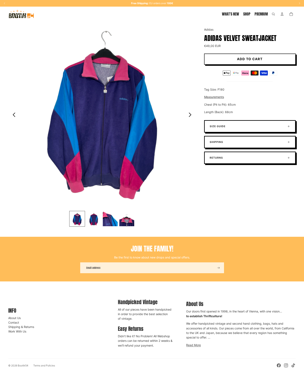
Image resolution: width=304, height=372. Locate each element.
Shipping (216, 142)
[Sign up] (218, 267)
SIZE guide (217, 126)
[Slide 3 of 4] (110, 218)
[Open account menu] (282, 14)
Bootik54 (23, 365)
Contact (13, 322)
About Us (14, 318)
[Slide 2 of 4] (93, 218)
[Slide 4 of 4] (126, 218)
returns (216, 157)
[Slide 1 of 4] (77, 218)
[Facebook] (278, 365)
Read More (193, 345)
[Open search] (273, 14)
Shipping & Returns (21, 327)
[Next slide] (191, 115)
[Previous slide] (13, 115)
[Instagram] (286, 365)
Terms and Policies (44, 365)
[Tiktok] (293, 365)
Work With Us (17, 331)
